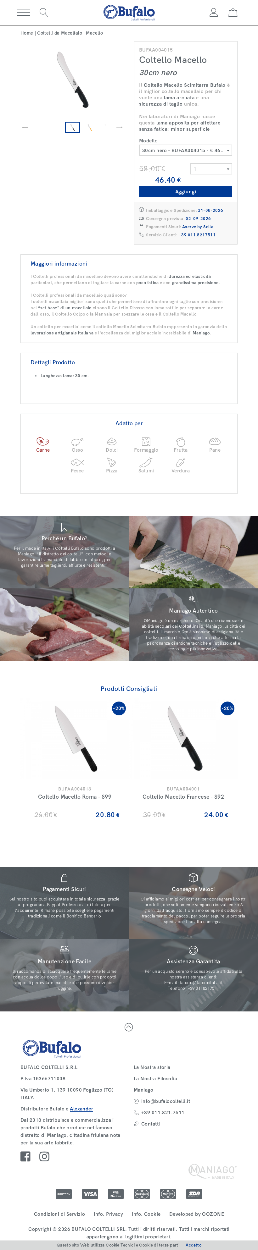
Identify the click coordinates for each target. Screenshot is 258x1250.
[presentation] (25, 127)
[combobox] (185, 150)
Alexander (81, 1108)
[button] (23, 12)
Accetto (193, 1245)
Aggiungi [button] (185, 191)
